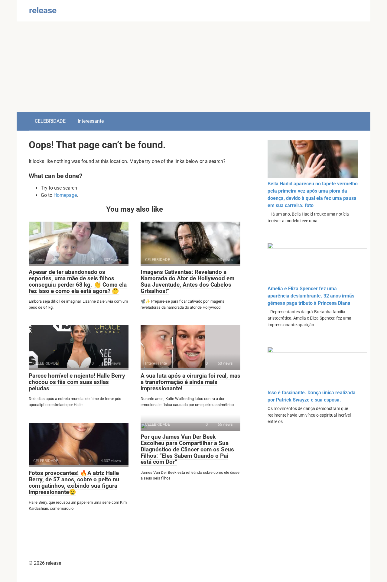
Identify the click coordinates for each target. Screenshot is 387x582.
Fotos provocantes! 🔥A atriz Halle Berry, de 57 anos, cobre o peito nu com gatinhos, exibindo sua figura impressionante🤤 (74, 483)
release (43, 10)
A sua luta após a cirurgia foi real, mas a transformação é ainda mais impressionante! (190, 382)
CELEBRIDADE (50, 121)
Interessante (91, 121)
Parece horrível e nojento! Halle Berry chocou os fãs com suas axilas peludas (77, 382)
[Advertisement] (193, 66)
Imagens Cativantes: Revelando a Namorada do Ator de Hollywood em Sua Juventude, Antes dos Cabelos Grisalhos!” (187, 281)
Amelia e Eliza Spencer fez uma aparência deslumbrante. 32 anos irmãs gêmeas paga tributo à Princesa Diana (311, 296)
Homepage (65, 195)
